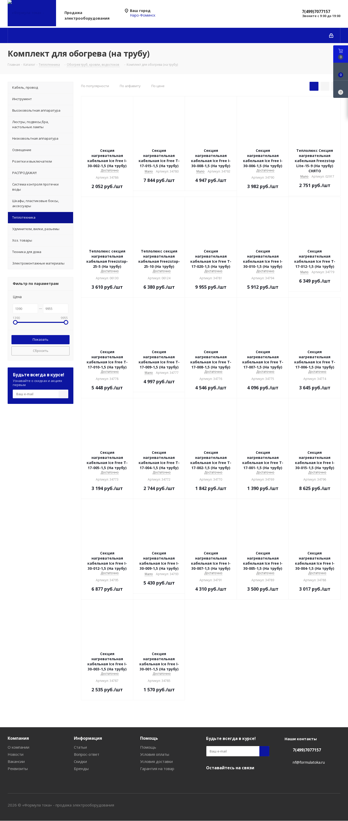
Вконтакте (211, 780)
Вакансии (16, 761)
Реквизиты (18, 768)
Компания (18, 738)
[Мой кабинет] (331, 35)
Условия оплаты (154, 754)
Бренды (81, 768)
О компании (18, 747)
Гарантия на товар (157, 768)
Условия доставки (156, 761)
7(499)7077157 (316, 11)
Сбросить (40, 350)
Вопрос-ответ (86, 754)
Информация (88, 738)
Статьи (80, 747)
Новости (15, 754)
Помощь (149, 738)
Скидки (80, 761)
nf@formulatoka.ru (309, 762)
